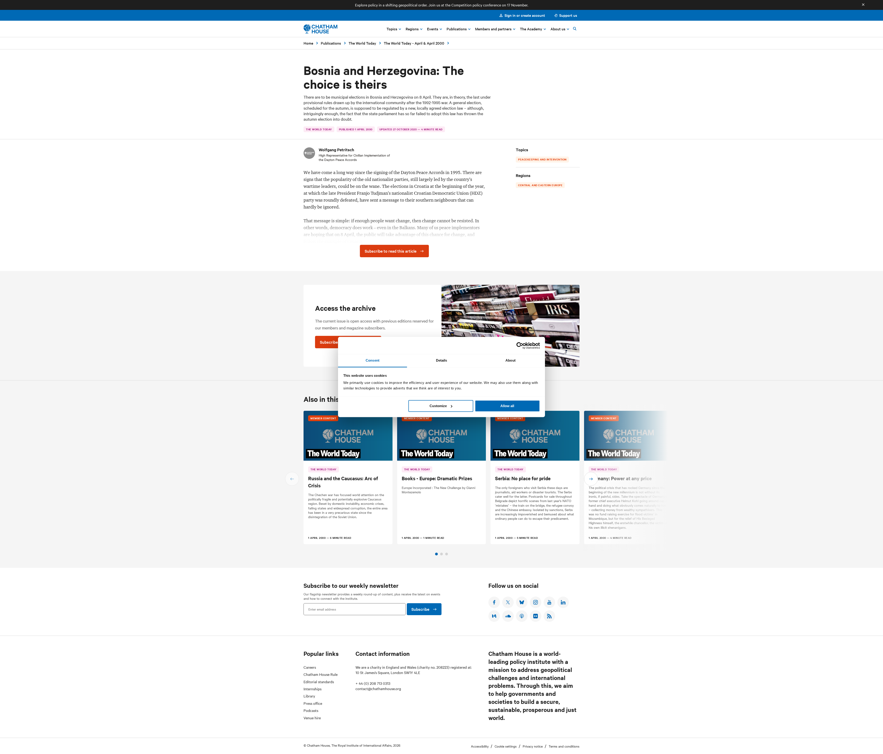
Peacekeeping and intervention (542, 159)
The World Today (362, 43)
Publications (331, 43)
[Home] (320, 29)
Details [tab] (441, 360)
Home (308, 43)
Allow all (507, 406)
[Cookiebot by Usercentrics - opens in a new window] (520, 345)
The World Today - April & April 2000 (414, 43)
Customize (438, 406)
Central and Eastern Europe (540, 185)
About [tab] (510, 360)
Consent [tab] (372, 360)
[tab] (436, 554)
